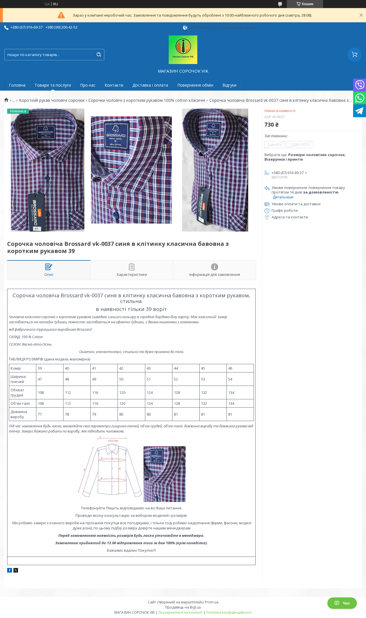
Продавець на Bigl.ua (183, 607)
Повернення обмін (195, 85)
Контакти (114, 85)
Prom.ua (211, 602)
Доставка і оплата (150, 85)
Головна (17, 85)
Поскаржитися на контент (180, 612)
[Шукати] (98, 54)
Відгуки (229, 85)
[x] (15, 571)
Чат (346, 603)
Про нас (88, 85)
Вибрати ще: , (305, 157)
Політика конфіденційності (229, 612)
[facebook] (9, 571)
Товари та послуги (53, 85)
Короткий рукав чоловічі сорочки (51, 100)
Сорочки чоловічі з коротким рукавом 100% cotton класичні (146, 100)
